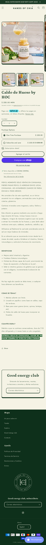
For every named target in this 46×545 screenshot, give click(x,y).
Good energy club (10, 433)
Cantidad (4, 119)
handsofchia (20, 542)
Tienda (6, 423)
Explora (7, 428)
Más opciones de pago (23, 165)
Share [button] (6, 348)
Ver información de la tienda (14, 176)
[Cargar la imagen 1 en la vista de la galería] (8, 79)
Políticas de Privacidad (12, 451)
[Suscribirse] (37, 390)
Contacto (7, 438)
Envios (6, 466)
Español (22, 527)
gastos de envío (18, 105)
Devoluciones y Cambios (13, 461)
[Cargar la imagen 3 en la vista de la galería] (37, 79)
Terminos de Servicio (11, 456)
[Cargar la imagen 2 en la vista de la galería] (23, 79)
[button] (2, 7)
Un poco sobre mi (10, 418)
